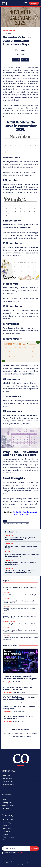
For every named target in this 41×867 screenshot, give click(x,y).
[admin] (17, 50)
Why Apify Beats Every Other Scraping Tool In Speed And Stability (19, 698)
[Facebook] (14, 59)
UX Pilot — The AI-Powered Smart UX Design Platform (18, 717)
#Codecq (10, 521)
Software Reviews (9, 621)
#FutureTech (26, 521)
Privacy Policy (19, 852)
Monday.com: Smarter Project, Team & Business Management (20, 539)
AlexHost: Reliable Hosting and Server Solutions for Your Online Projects (19, 572)
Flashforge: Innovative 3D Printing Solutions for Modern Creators (22, 555)
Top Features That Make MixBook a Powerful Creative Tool (18, 688)
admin (23, 50)
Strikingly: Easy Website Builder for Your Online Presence (20, 563)
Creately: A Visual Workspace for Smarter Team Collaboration (19, 631)
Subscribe (34, 848)
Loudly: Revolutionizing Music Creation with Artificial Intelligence (20, 677)
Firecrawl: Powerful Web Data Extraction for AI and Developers (20, 638)
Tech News (9, 535)
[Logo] (5, 3)
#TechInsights (18, 523)
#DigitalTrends (17, 521)
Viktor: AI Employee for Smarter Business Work (19, 624)
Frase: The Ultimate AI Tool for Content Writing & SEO (19, 708)
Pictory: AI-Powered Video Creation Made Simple (21, 547)
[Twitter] (18, 59)
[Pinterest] (23, 59)
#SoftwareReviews (8, 523)
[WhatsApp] (27, 59)
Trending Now (9, 31)
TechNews (26, 523)
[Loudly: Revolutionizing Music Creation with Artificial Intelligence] (20, 661)
